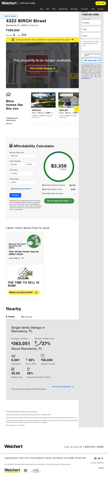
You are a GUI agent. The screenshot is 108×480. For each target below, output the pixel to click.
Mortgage (74, 9)
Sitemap (48, 458)
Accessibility (69, 458)
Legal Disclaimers (11, 458)
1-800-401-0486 (27, 3)
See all (9, 124)
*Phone (84, 36)
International (63, 9)
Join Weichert (58, 458)
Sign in (100, 3)
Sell (47, 9)
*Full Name (85, 23)
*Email (84, 29)
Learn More (16, 258)
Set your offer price (16, 152)
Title (92, 9)
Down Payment (14, 161)
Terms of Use (24, 458)
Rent (53, 9)
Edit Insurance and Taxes (20, 189)
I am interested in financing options (92, 54)
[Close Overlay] (75, 45)
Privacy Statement (37, 458)
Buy (41, 9)
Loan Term (13, 170)
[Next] (76, 109)
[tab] (10, 317)
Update (16, 195)
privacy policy (85, 78)
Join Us (100, 9)
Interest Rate (14, 179)
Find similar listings (41, 68)
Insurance (84, 9)
